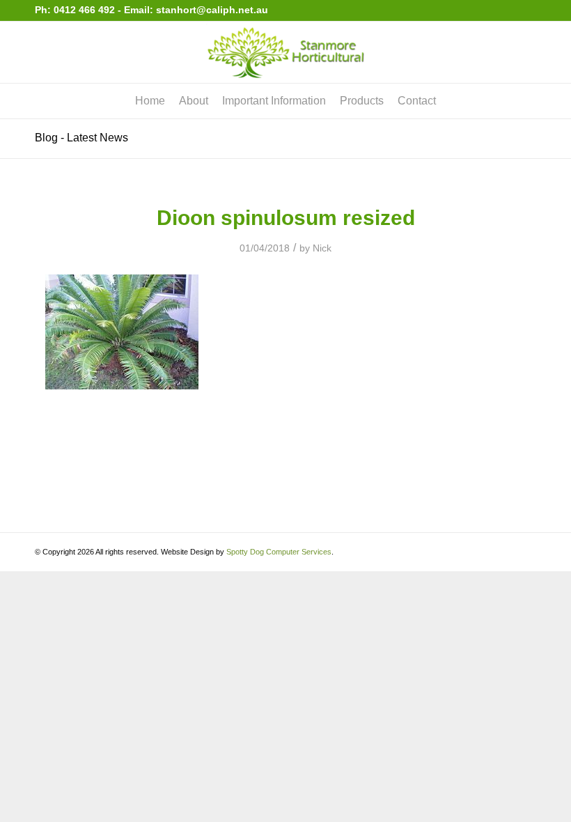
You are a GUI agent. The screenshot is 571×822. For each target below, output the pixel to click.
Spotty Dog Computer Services (278, 552)
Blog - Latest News (81, 138)
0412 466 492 (86, 9)
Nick (322, 248)
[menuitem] (150, 101)
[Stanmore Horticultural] (285, 52)
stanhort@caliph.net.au (212, 9)
